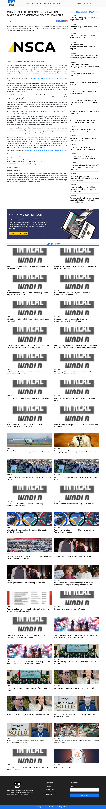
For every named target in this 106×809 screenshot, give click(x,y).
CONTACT (56, 3)
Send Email (14, 158)
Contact (49, 795)
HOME (27, 3)
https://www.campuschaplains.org (24, 164)
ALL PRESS (47, 3)
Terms (48, 787)
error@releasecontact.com (58, 176)
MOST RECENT (36, 3)
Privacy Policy (50, 789)
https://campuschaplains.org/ (17, 113)
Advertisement (51, 792)
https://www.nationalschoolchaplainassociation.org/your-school (45, 151)
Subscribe (84, 795)
